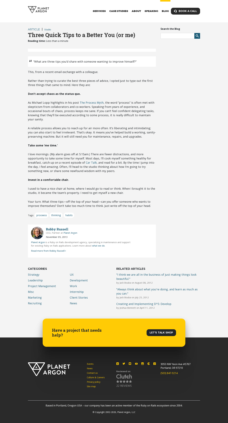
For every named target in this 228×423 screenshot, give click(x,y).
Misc (31, 292)
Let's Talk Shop (161, 332)
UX (72, 274)
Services (99, 11)
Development (79, 280)
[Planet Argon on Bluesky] (130, 363)
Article (34, 29)
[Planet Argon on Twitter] (124, 363)
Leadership (35, 280)
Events (90, 363)
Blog (165, 11)
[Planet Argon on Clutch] (149, 363)
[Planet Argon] (38, 9)
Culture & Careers (96, 377)
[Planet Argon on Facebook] (154, 363)
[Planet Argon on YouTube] (136, 363)
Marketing (35, 297)
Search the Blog (170, 29)
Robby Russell (57, 229)
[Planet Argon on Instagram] (142, 363)
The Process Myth (92, 102)
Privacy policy (93, 381)
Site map (91, 386)
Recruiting (35, 303)
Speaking (151, 11)
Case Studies (118, 11)
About (136, 11)
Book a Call (188, 11)
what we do (98, 245)
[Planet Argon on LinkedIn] (117, 363)
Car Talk (91, 162)
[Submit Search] (197, 36)
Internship (77, 292)
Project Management (42, 286)
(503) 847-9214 (169, 373)
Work (73, 286)
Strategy (33, 274)
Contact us (92, 372)
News (73, 303)
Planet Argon (70, 232)
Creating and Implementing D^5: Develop (143, 304)
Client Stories (79, 297)
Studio (47, 29)
